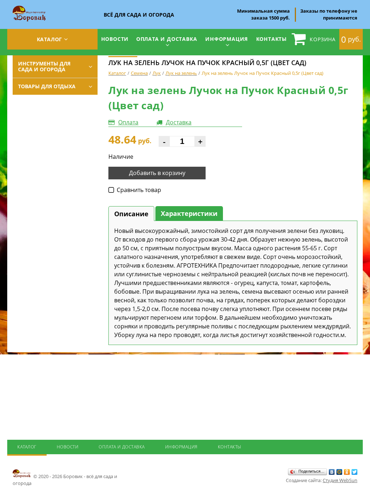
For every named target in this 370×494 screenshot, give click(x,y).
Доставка (179, 122)
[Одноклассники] (347, 472)
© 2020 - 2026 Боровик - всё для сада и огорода (65, 480)
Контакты (271, 38)
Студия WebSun (340, 480)
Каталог (50, 39)
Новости (115, 38)
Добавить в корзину (157, 173)
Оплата (128, 122)
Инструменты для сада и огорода (44, 66)
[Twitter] (354, 472)
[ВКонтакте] (332, 472)
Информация (226, 38)
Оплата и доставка (166, 38)
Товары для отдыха (47, 86)
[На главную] (29, 8)
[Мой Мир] (339, 472)
